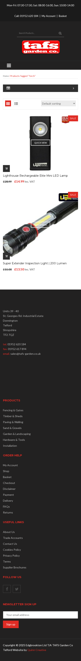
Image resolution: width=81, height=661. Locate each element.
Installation (10, 445)
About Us (9, 532)
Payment (8, 494)
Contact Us (10, 543)
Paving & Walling (13, 422)
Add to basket (6, 168)
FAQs (6, 506)
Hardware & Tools (14, 439)
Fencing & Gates (13, 410)
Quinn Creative (36, 650)
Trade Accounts (13, 537)
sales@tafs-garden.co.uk (25, 353)
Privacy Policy (11, 555)
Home (6, 76)
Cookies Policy (12, 549)
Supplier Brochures (14, 567)
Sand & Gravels (12, 428)
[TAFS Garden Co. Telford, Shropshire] (40, 47)
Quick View (40, 142)
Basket (63, 16)
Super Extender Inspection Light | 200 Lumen (35, 263)
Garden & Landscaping (17, 433)
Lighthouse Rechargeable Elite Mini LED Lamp (35, 175)
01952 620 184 (29, 16)
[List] (16, 103)
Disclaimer (9, 488)
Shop (6, 471)
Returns (8, 512)
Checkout (9, 483)
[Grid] (8, 103)
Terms (7, 561)
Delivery (8, 500)
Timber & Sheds (13, 416)
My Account (48, 16)
